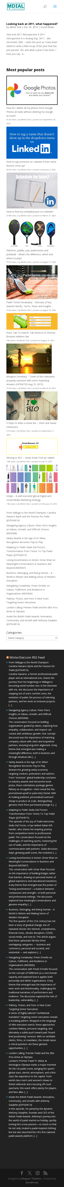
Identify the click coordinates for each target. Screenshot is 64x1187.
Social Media (47, 27)
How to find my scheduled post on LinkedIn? (29, 211)
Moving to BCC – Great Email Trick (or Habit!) (30, 457)
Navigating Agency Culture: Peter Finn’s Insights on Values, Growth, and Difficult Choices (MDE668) (31, 529)
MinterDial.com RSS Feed (27, 657)
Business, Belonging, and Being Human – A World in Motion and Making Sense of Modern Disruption (30, 576)
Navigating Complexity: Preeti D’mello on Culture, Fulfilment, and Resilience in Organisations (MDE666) (28, 589)
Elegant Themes (31, 1178)
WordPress (32, 1182)
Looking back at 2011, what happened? (32, 24)
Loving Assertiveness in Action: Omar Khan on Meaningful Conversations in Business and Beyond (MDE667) (30, 563)
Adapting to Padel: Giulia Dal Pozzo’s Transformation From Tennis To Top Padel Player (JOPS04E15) (29, 551)
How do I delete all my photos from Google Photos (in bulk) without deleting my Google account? (29, 111)
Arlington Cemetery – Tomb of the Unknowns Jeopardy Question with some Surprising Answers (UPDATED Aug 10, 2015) (30, 380)
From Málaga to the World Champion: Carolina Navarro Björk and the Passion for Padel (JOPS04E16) (31, 516)
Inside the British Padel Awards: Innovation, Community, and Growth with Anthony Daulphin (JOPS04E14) (31, 620)
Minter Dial (15, 27)
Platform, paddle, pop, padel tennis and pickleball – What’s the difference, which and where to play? (29, 254)
